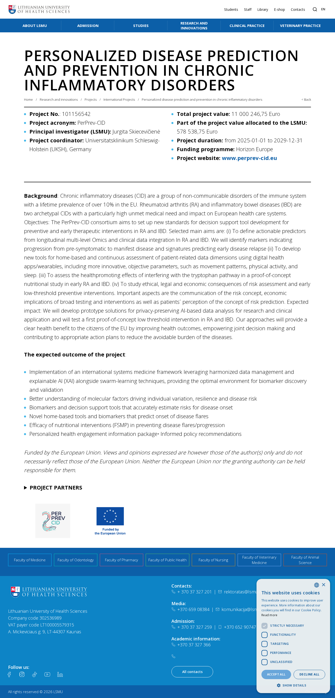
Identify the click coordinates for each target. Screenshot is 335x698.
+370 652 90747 (240, 627)
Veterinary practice (300, 25)
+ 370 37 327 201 (194, 592)
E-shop (279, 9)
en (323, 9)
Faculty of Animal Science (305, 560)
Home (28, 99)
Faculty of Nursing (213, 559)
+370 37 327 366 (194, 645)
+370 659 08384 (193, 609)
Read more (269, 615)
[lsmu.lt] (39, 9)
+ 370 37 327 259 (194, 627)
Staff (247, 9)
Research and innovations (194, 25)
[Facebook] (9, 674)
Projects (91, 99)
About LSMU (35, 25)
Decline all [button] (309, 674)
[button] (293, 685)
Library (262, 9)
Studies (141, 25)
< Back (306, 99)
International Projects (119, 99)
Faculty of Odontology (76, 559)
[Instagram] (22, 674)
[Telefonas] (174, 656)
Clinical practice (247, 25)
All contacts (192, 671)
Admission (88, 25)
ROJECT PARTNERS (56, 487)
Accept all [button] (276, 674)
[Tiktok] (35, 674)
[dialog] (293, 636)
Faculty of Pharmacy (121, 559)
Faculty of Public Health (167, 559)
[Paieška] (315, 9)
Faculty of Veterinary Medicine (259, 560)
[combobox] (316, 585)
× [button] (323, 585)
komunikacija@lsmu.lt (242, 609)
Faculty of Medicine (30, 559)
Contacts (298, 9)
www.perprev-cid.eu (249, 157)
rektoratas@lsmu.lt (243, 592)
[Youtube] (47, 674)
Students (231, 9)
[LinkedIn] (60, 674)
